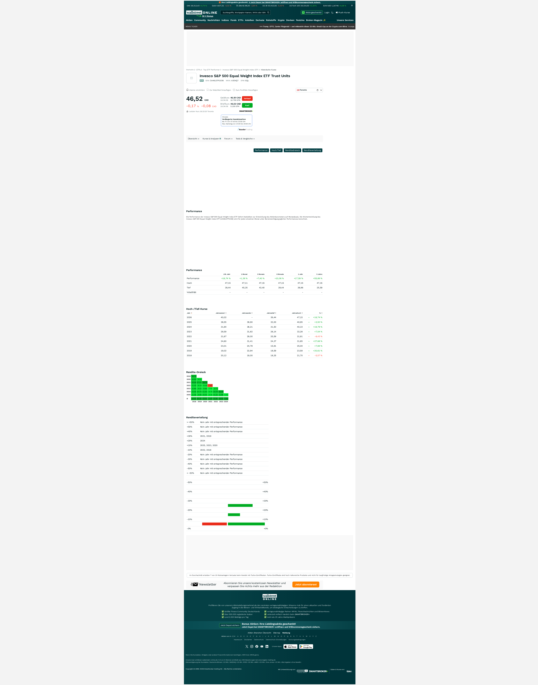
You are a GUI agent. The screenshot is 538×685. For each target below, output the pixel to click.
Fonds (233, 20)
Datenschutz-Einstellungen (276, 640)
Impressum (238, 640)
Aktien (189, 20)
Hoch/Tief (276, 150)
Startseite (190, 70)
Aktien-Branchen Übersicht (259, 633)
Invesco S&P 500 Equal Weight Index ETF (240, 70)
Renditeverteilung (312, 150)
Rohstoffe (271, 20)
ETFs (240, 20)
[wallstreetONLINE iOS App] (290, 648)
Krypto (281, 20)
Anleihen (249, 20)
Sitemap (276, 633)
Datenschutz (259, 640)
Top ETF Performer (211, 70)
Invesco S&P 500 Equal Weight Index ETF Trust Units (245, 76)
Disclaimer (248, 640)
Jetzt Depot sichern (230, 625)
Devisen (290, 20)
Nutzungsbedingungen (297, 640)
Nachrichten (213, 20)
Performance (261, 150)
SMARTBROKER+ (302, 614)
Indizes (225, 20)
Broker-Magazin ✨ (316, 20)
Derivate (260, 20)
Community (200, 20)
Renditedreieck (292, 150)
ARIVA (252, 655)
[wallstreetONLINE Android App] (306, 648)
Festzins (300, 20)
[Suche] (268, 12)
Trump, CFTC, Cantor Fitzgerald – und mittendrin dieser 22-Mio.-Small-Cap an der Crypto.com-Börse (277, 26)
